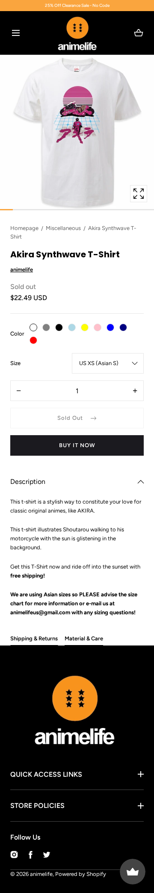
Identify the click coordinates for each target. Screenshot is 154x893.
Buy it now (77, 445)
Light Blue (72, 327)
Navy (123, 327)
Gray (46, 327)
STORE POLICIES (37, 806)
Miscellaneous (63, 228)
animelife (41, 874)
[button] (15, 32)
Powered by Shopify (80, 874)
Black (59, 327)
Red (33, 340)
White (33, 327)
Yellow (85, 327)
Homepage (24, 228)
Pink (97, 327)
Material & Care (84, 638)
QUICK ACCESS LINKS (46, 774)
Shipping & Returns (34, 638)
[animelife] (77, 33)
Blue (110, 327)
